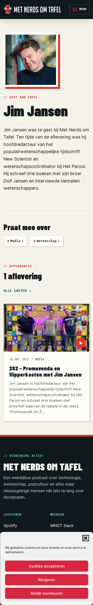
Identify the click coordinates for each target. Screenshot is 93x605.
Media (15, 241)
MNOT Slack (62, 525)
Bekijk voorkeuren (47, 593)
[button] (85, 538)
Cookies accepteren (47, 566)
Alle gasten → (17, 291)
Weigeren (46, 579)
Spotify (10, 525)
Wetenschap (46, 241)
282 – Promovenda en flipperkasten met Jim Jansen (45, 371)
